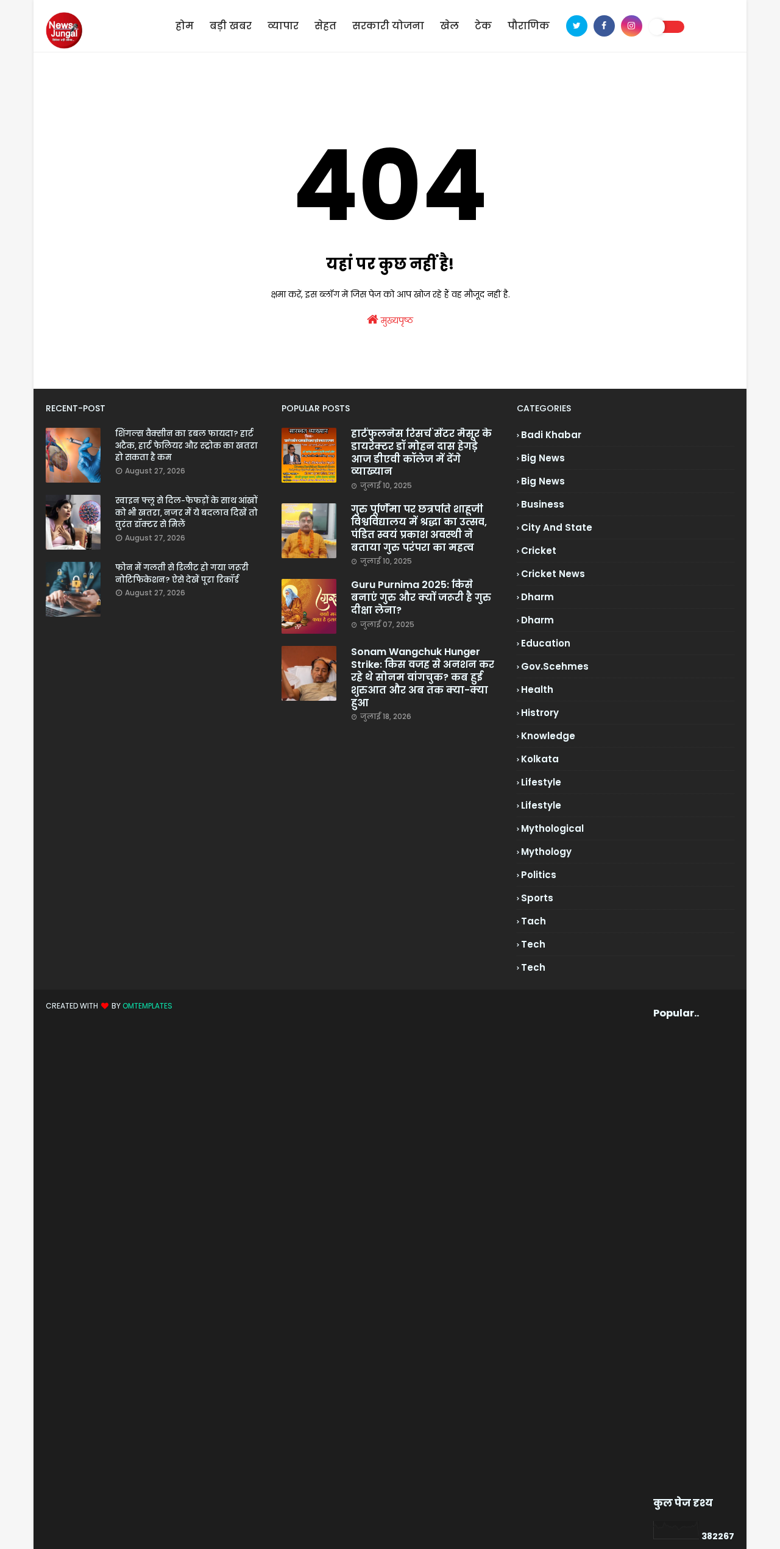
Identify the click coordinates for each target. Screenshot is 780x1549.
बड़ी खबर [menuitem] (231, 26)
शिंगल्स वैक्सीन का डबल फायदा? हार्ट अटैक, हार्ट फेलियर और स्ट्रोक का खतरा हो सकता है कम (186, 445)
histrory (540, 712)
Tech (533, 967)
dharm (537, 596)
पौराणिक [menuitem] (529, 26)
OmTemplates (147, 1006)
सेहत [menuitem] (325, 26)
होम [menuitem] (185, 26)
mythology (546, 851)
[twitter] (576, 26)
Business (542, 504)
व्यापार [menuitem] (283, 26)
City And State (556, 527)
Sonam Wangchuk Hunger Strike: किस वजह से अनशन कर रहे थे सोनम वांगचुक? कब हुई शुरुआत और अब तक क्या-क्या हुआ (422, 677)
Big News (543, 481)
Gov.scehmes (555, 666)
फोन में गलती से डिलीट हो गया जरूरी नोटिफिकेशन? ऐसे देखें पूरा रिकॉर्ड (182, 574)
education (545, 643)
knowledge (548, 735)
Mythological (552, 828)
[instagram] (631, 26)
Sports (537, 897)
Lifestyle (541, 805)
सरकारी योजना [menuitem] (388, 26)
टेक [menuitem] (483, 26)
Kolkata (540, 759)
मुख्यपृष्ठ (395, 320)
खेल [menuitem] (449, 26)
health (537, 689)
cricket (538, 550)
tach (533, 921)
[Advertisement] (673, 1258)
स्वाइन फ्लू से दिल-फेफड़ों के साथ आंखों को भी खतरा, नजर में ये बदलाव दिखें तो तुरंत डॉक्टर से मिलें (186, 512)
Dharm (537, 620)
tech (533, 944)
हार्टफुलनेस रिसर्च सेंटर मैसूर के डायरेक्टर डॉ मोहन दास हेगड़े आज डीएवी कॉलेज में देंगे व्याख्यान (421, 453)
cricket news (553, 573)
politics (538, 874)
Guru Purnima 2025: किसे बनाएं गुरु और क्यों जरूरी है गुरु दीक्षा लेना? (421, 598)
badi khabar (551, 434)
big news (543, 458)
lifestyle (541, 782)
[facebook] (604, 26)
